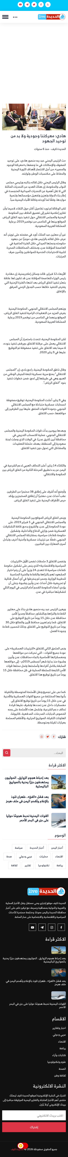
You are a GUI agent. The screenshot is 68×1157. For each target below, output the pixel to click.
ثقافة (14, 865)
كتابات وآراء (59, 1055)
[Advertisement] (34, 59)
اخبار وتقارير (59, 1027)
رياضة (60, 865)
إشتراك (34, 1127)
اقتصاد (59, 856)
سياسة (18, 847)
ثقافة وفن (60, 1075)
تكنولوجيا (43, 865)
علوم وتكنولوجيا (56, 1061)
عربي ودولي (25, 856)
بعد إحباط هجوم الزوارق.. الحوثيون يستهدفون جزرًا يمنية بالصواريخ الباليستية (27, 782)
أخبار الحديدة (37, 847)
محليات (43, 856)
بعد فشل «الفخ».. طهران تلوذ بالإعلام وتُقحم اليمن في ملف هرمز (27, 799)
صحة (9, 856)
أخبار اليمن (57, 847)
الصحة (62, 1068)
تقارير (28, 865)
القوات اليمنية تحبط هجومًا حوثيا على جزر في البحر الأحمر (27, 818)
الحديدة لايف (17, 1149)
